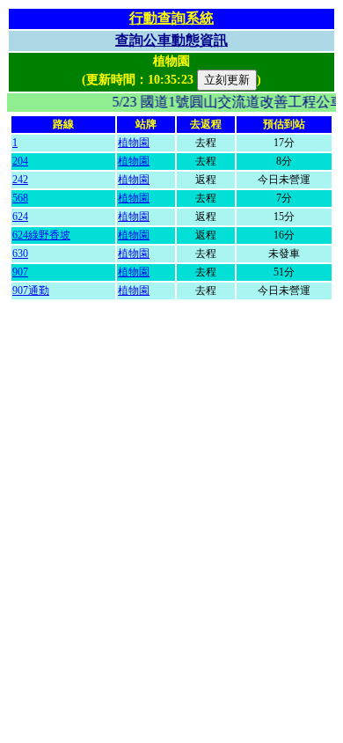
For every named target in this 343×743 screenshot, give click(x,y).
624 (20, 216)
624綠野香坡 (41, 235)
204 (20, 161)
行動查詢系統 (171, 18)
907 (20, 272)
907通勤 (30, 290)
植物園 (134, 142)
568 (20, 198)
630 (20, 253)
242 (20, 179)
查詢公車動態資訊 (171, 40)
